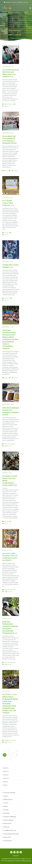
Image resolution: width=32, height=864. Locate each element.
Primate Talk (7, 837)
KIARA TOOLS (7, 823)
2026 (5, 768)
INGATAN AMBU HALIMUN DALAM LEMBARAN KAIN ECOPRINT (10, 556)
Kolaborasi (6, 298)
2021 (5, 785)
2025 (5, 771)
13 (16, 755)
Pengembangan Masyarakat (11, 834)
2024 (5, 775)
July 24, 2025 (6, 691)
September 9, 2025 (8, 327)
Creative (6, 803)
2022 (5, 781)
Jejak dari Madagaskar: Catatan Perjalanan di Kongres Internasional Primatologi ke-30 (10, 627)
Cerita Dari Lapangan (9, 444)
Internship (6, 813)
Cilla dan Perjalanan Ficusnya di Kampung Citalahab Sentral (10, 411)
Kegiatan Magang (8, 820)
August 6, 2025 (6, 618)
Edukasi (5, 170)
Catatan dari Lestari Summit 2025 (10, 266)
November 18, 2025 (8, 66)
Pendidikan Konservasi (9, 740)
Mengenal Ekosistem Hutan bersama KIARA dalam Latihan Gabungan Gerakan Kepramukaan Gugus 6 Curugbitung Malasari (10, 339)
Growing (5, 232)
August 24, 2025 (7, 550)
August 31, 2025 (7, 472)
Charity (6, 796)
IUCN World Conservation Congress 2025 (8, 202)
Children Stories (8, 104)
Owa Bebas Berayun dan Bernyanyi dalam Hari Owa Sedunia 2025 (10, 73)
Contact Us (16, 855)
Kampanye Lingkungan (10, 816)
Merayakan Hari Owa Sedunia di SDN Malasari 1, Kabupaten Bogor (9, 139)
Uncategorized (8, 840)
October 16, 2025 (7, 197)
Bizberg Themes (26, 860)
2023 (5, 778)
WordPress (11, 860)
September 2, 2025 (8, 404)
